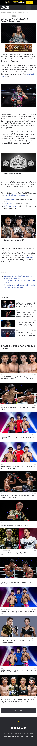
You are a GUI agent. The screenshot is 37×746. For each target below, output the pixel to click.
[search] (28, 7)
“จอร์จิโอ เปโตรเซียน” (10, 206)
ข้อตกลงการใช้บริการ (26, 737)
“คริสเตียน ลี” (8, 204)
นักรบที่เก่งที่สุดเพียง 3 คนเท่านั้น (15, 195)
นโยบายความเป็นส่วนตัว (11, 737)
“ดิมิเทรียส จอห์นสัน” (10, 199)
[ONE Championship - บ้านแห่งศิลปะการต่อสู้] (5, 8)
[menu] (34, 8)
